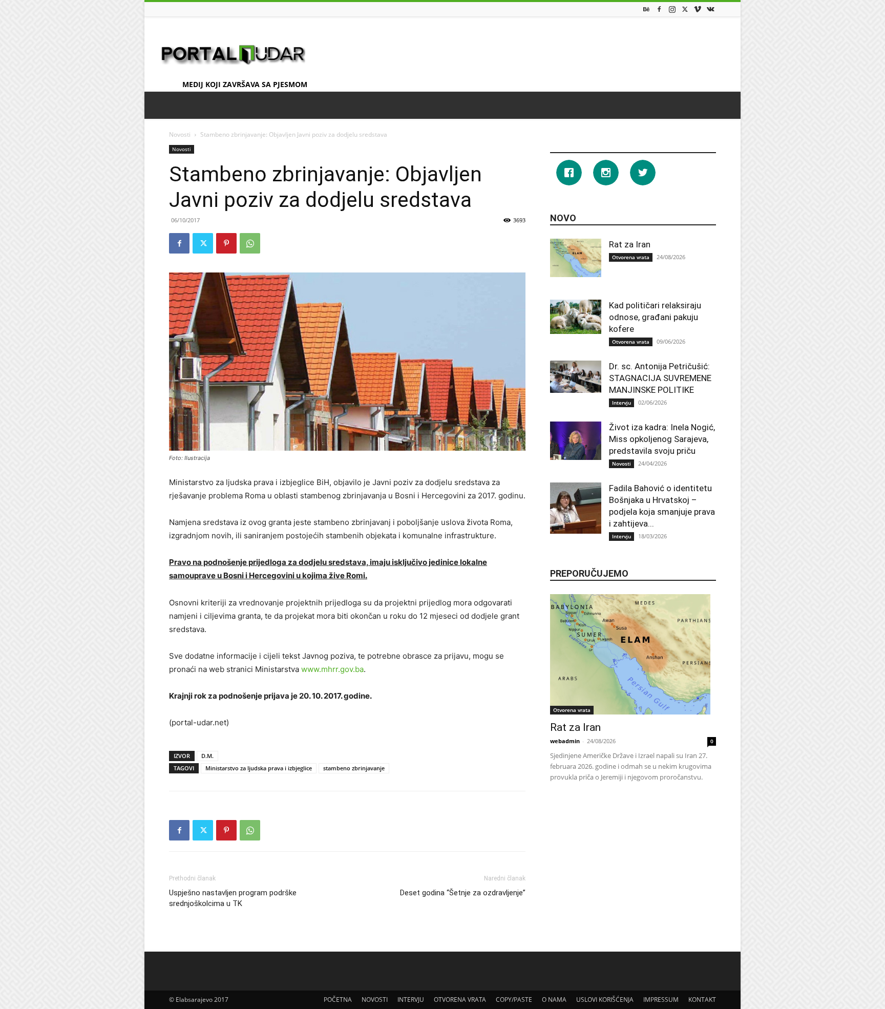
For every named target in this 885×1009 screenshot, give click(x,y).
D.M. (207, 756)
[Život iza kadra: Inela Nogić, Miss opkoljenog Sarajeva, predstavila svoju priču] (575, 441)
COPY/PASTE (514, 999)
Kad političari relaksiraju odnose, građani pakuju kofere (655, 317)
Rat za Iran (629, 244)
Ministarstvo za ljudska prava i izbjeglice (258, 768)
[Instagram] (672, 9)
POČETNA (338, 999)
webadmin (565, 741)
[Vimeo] (697, 9)
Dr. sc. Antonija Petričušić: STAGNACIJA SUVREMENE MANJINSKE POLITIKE (660, 378)
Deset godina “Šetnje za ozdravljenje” (462, 892)
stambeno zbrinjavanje (354, 768)
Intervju (621, 402)
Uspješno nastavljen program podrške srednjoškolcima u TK (233, 898)
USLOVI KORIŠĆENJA (605, 999)
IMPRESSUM (661, 999)
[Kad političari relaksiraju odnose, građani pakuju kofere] (575, 317)
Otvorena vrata (630, 257)
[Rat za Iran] (575, 258)
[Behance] (646, 9)
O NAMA (554, 999)
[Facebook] (659, 9)
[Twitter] (684, 9)
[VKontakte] (710, 9)
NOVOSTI (375, 999)
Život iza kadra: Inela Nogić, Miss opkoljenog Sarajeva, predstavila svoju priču (662, 439)
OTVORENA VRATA (460, 999)
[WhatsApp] (250, 243)
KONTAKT (702, 999)
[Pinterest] (226, 243)
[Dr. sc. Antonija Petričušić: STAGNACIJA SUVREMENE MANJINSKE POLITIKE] (575, 377)
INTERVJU (410, 999)
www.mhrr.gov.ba (332, 669)
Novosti (180, 134)
